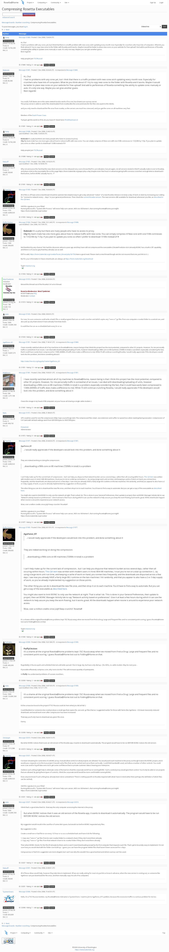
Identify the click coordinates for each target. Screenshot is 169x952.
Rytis (4, 413)
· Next (7, 29)
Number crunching (22, 22)
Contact (32, 296)
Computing (41, 2)
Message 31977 (24, 441)
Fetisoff (5, 162)
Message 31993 (24, 527)
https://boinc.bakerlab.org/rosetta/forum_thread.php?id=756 (52, 254)
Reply (46, 65)
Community (55, 2)
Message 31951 (24, 342)
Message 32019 (24, 738)
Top (163, 933)
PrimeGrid (24, 427)
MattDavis (6, 373)
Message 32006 (24, 686)
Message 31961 (24, 373)
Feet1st (8, 190)
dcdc (7, 314)
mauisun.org (30, 266)
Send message (8, 41)
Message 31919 (24, 279)
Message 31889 (24, 37)
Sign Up (153, 2)
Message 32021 (24, 755)
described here (60, 588)
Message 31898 (24, 131)
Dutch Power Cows (39, 115)
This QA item (148, 477)
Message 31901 (24, 162)
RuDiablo (8, 642)
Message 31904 (24, 222)
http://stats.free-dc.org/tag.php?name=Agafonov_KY (40, 361)
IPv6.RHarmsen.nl (71, 120)
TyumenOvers (8, 892)
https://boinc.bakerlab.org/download (79, 259)
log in (26, 27)
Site (66, 2)
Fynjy (7, 37)
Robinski (6, 70)
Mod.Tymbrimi (8, 279)
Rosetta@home (11, 2)
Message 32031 (24, 868)
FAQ (35, 293)
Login (161, 2)
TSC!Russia (38, 58)
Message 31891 (24, 70)
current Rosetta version (92, 197)
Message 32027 (24, 802)
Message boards (8, 22)
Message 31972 (24, 413)
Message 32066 (24, 892)
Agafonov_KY (8, 342)
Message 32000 (24, 642)
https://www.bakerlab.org (84, 950)
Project (30, 2)
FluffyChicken (8, 222)
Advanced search (8, 17)
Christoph (6, 738)
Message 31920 (24, 314)
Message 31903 (24, 190)
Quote (52, 65)
